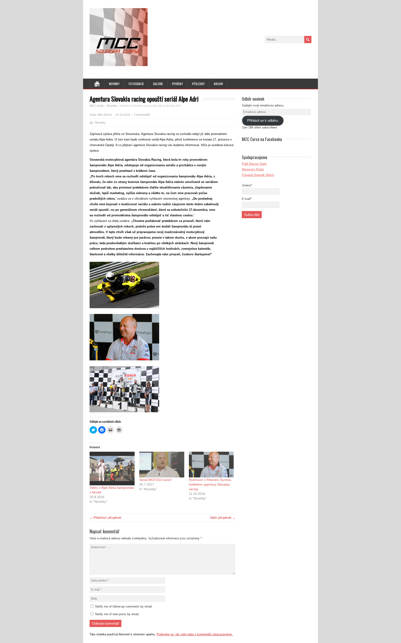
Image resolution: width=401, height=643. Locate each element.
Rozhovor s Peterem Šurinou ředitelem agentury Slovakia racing (210, 484)
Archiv (218, 83)
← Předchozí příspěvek (105, 517)
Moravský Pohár (253, 169)
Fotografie (136, 83)
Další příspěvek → (222, 517)
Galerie (158, 83)
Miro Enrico (105, 114)
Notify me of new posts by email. (117, 614)
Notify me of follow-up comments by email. (124, 606)
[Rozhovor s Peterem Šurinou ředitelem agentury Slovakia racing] (211, 464)
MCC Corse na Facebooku (262, 139)
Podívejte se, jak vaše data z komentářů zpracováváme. (195, 634)
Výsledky (198, 83)
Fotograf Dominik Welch (258, 175)
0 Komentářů (142, 114)
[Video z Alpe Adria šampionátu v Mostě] (112, 468)
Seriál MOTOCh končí (155, 480)
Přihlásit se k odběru (262, 120)
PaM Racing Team (254, 164)
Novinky (114, 83)
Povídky (177, 83)
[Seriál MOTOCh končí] (161, 464)
